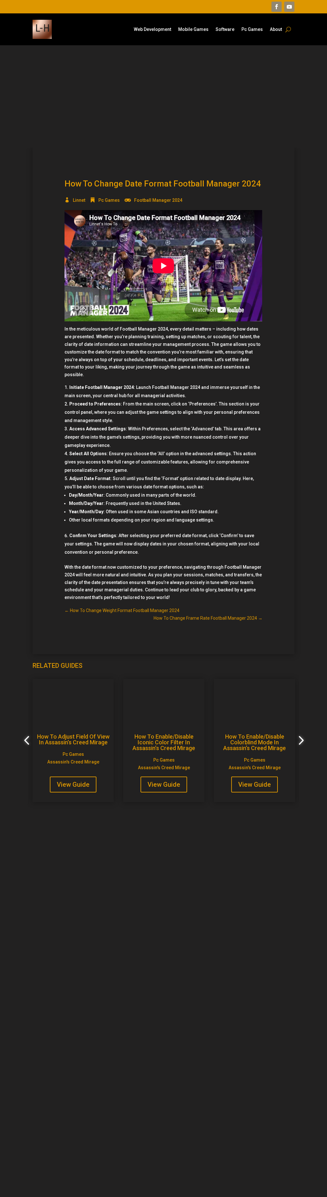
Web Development (152, 29)
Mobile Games (193, 29)
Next (299, 740)
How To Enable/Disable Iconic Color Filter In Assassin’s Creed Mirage (164, 742)
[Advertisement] (163, 96)
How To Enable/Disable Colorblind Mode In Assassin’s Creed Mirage (254, 742)
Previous (28, 740)
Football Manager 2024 (158, 200)
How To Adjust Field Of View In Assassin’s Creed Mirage (73, 739)
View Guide (73, 784)
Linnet (79, 200)
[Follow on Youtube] (289, 7)
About (276, 29)
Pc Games (252, 29)
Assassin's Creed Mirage (73, 761)
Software (225, 29)
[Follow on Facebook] (276, 7)
